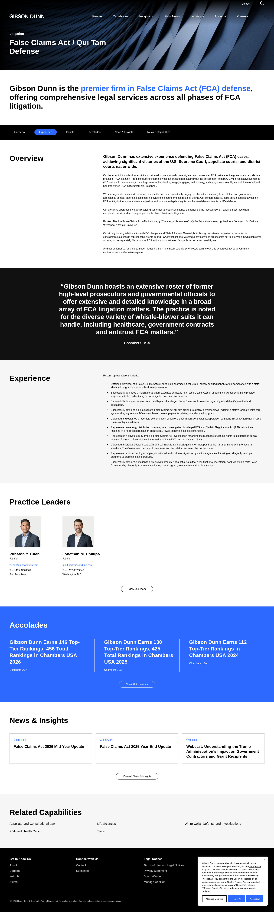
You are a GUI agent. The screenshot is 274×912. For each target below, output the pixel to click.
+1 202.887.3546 (74, 570)
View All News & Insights (137, 776)
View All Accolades (137, 684)
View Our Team (137, 589)
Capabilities (121, 16)
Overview (19, 132)
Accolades (95, 132)
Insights (144, 16)
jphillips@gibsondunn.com (77, 565)
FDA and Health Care (24, 831)
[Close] (264, 859)
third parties (255, 866)
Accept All (255, 899)
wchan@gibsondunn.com (24, 565)
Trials (101, 831)
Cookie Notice (234, 882)
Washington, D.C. (72, 574)
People (97, 16)
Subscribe (82, 870)
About (219, 16)
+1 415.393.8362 (21, 570)
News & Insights (124, 132)
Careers (242, 16)
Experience (45, 132)
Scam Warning (153, 876)
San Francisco (18, 574)
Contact (245, 3)
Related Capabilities (158, 132)
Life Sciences (106, 823)
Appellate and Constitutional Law (32, 823)
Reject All (236, 899)
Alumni (14, 882)
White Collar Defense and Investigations (213, 823)
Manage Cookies (214, 899)
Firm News (172, 16)
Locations (197, 16)
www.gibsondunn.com (112, 901)
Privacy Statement (155, 870)
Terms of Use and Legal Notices (164, 865)
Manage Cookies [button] (154, 882)
